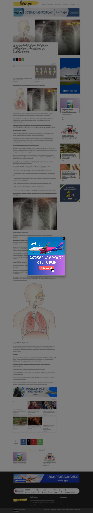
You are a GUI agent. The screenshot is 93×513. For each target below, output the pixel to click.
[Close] (64, 238)
